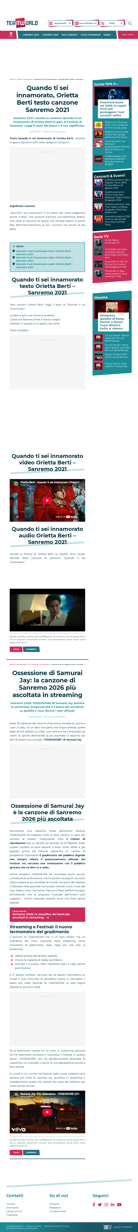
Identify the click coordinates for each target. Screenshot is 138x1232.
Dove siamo (12, 1207)
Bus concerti (69, 35)
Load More (47, 1166)
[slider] (44, 629)
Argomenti (60, 23)
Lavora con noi (14, 1211)
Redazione (55, 1207)
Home (12, 79)
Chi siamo (54, 1204)
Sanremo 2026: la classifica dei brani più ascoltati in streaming (41, 916)
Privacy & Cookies (33, 1226)
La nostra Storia (57, 1211)
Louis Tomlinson (90, 35)
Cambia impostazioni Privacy (56, 1226)
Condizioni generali (14, 1226)
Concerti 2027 (50, 35)
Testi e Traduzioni (25, 79)
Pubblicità (11, 1215)
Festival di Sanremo (41, 664)
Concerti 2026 (31, 35)
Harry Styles (111, 35)
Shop (112, 23)
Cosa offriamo (86, 23)
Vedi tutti (128, 35)
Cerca (130, 23)
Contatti (10, 1204)
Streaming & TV (23, 664)
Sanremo (31, 649)
